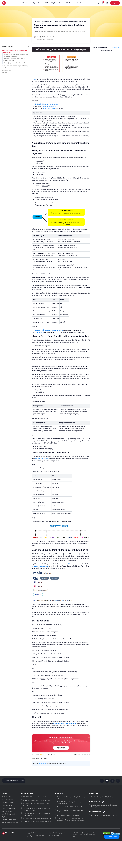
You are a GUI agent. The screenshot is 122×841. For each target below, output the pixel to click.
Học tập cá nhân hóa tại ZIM (10, 822)
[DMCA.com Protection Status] (106, 834)
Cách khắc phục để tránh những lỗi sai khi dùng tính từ (15, 66)
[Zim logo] (4, 3)
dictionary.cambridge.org (40, 566)
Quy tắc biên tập (40, 39)
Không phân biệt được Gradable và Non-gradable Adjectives (14, 59)
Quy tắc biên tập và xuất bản (10, 814)
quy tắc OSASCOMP (41, 459)
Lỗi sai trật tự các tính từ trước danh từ (14, 63)
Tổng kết (4, 72)
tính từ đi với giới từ (49, 108)
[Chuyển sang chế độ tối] (107, 3)
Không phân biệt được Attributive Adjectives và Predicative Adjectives (15, 55)
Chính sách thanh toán (8, 808)
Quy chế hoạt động (7, 811)
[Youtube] (107, 781)
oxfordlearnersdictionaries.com (68, 564)
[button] (98, 3)
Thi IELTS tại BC (6, 797)
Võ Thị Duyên (41, 37)
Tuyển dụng (5, 817)
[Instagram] (118, 781)
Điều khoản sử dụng (7, 802)
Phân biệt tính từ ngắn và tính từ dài (46, 104)
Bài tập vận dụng (6, 70)
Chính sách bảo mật (7, 799)
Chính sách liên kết (7, 805)
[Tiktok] (112, 781)
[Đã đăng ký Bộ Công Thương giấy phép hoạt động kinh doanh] (115, 834)
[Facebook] (102, 781)
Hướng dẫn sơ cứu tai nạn (9, 819)
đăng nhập (42, 763)
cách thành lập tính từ (50, 106)
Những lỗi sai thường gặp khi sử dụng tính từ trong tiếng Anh (14, 51)
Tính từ (34, 79)
